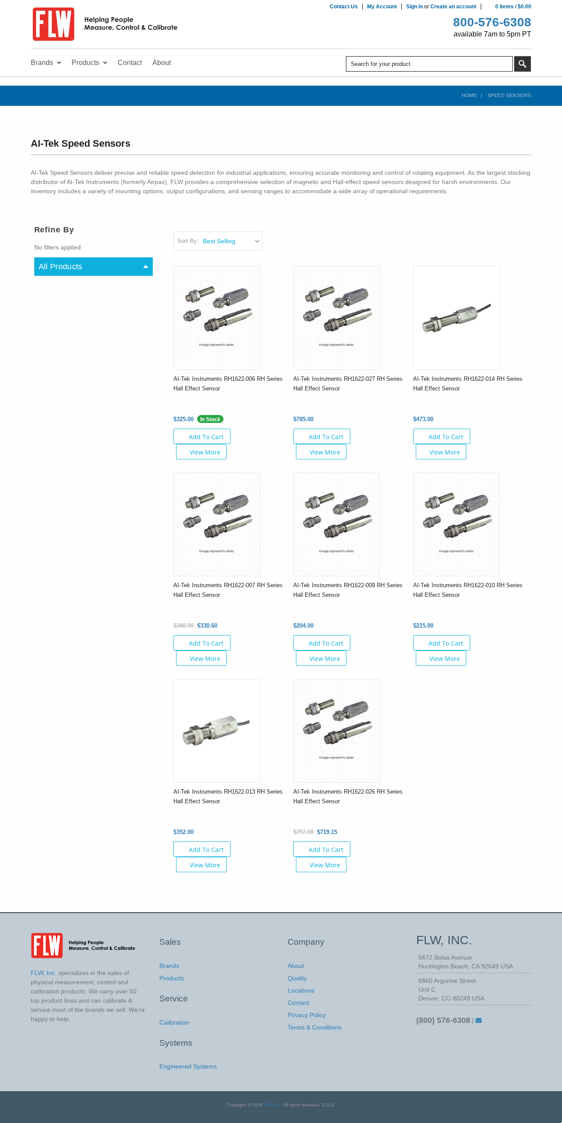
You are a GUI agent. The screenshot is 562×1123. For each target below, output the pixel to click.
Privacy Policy (307, 1014)
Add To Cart (206, 437)
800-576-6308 (492, 22)
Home (469, 95)
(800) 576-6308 (443, 1020)
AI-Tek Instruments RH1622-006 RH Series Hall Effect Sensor (228, 384)
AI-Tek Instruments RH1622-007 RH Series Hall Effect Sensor (228, 590)
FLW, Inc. (273, 1104)
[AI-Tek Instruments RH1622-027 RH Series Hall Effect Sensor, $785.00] (336, 317)
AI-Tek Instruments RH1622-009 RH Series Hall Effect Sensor (348, 590)
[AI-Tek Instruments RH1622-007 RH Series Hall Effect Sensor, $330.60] (216, 523)
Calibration (174, 1022)
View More (205, 452)
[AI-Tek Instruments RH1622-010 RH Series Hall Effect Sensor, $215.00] (456, 523)
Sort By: (187, 241)
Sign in (414, 7)
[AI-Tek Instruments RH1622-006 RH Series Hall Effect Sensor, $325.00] (216, 317)
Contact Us (344, 7)
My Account (382, 7)
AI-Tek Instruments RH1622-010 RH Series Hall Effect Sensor (467, 590)
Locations (301, 990)
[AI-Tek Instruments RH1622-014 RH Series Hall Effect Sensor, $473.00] (456, 317)
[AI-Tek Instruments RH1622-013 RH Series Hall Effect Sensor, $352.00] (216, 730)
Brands (169, 965)
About (296, 965)
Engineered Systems (188, 1066)
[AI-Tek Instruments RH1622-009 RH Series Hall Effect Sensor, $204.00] (336, 523)
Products (171, 978)
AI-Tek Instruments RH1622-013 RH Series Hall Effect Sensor (228, 796)
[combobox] (429, 64)
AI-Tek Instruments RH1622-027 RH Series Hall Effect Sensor (348, 384)
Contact (298, 1002)
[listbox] (232, 241)
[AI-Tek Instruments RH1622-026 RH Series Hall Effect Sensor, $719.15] (336, 730)
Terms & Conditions (315, 1027)
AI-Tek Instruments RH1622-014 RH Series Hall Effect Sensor (467, 384)
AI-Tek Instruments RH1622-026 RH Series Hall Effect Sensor (348, 796)
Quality (297, 978)
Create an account (453, 7)
